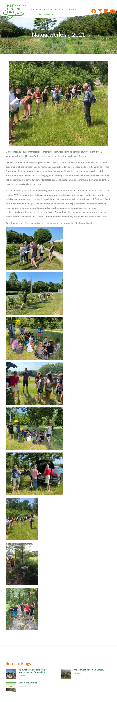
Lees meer (22, 676)
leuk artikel (36, 223)
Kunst (59, 10)
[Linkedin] (106, 11)
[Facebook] (93, 11)
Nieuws (71, 10)
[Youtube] (112, 11)
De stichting (41, 14)
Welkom (36, 10)
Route (48, 10)
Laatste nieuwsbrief (28, 683)
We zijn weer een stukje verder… (89, 670)
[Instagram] (100, 11)
